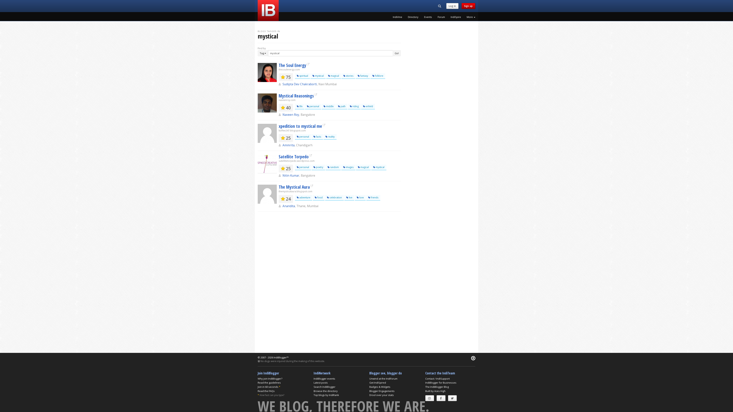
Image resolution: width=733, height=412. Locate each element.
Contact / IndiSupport (437, 378)
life (301, 106)
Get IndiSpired (377, 382)
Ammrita (289, 145)
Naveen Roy (291, 115)
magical (334, 75)
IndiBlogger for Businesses (440, 382)
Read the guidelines (269, 382)
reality (331, 136)
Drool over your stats (381, 395)
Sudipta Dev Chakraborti (300, 84)
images (349, 167)
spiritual (303, 75)
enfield (369, 106)
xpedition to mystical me (300, 126)
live (350, 197)
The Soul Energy (292, 65)
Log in (452, 6)
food (320, 197)
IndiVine (397, 17)
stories (349, 75)
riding (355, 106)
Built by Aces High (435, 391)
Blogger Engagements (382, 391)
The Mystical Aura (294, 187)
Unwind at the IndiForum (383, 378)
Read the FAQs (266, 391)
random (334, 167)
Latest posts (321, 382)
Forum (441, 17)
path (343, 106)
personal (314, 106)
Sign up (468, 6)
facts (318, 136)
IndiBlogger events (324, 378)
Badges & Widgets (379, 387)
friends (374, 197)
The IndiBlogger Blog (437, 387)
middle (329, 106)
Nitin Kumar (291, 175)
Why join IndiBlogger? (270, 378)
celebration (335, 197)
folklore (378, 75)
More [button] (470, 17)
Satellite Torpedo (294, 157)
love (361, 197)
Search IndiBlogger (324, 387)
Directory (413, 17)
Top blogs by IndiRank (326, 395)
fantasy (364, 75)
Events (428, 17)
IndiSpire (456, 17)
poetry (319, 167)
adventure (304, 197)
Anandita (289, 206)
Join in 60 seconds (268, 387)
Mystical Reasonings (296, 96)
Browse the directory (326, 391)
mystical (319, 75)
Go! (397, 53)
